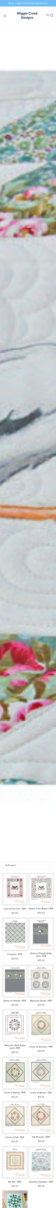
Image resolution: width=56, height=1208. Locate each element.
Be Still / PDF (14, 1181)
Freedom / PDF (14, 954)
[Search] (47, 15)
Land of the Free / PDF (15, 908)
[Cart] (52, 15)
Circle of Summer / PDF (41, 1046)
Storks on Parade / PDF (14, 1000)
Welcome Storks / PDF (41, 1000)
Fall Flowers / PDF (41, 1137)
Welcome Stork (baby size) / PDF (14, 1047)
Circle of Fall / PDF (15, 1137)
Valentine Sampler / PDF (41, 1181)
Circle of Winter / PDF (41, 1092)
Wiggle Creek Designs (27, 15)
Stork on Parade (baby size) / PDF (41, 955)
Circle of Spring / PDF (15, 1092)
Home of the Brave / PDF (41, 908)
